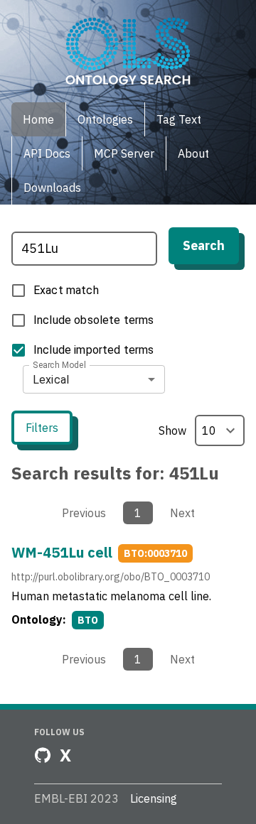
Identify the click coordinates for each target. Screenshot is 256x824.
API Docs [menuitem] (46, 153)
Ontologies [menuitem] (105, 119)
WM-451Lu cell (61, 552)
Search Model (59, 365)
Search (204, 245)
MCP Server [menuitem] (124, 153)
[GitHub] (42, 755)
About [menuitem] (193, 153)
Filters (42, 428)
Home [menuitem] (38, 119)
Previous (84, 513)
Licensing (153, 798)
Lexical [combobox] (51, 379)
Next (182, 513)
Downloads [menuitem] (52, 187)
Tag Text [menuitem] (178, 119)
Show (172, 430)
